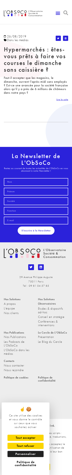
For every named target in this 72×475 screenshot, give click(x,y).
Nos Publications (15, 337)
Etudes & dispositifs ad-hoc (50, 310)
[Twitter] (31, 267)
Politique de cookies (16, 377)
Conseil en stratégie (51, 317)
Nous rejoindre (14, 370)
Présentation (46, 337)
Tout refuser (25, 446)
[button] (58, 13)
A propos (10, 304)
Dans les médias (17, 40)
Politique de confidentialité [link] (25, 463)
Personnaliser (25, 454)
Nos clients (11, 313)
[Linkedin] (41, 267)
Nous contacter (14, 365)
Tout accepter (26, 438)
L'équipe (9, 308)
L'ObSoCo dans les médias (16, 352)
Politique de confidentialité (47, 379)
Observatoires (47, 303)
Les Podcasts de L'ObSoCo (14, 343)
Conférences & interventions (48, 323)
